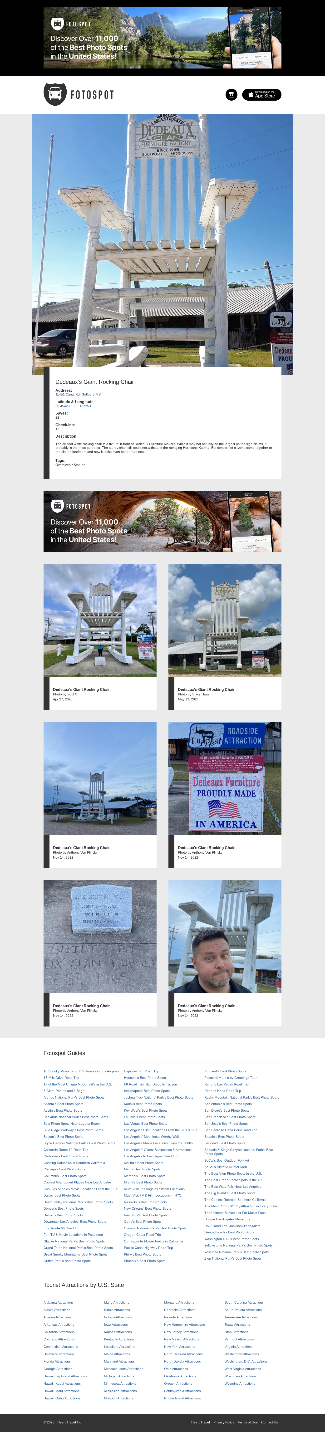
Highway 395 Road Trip (141, 1071)
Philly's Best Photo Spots (142, 1254)
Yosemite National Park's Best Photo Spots (236, 1252)
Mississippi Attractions (120, 1391)
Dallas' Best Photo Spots (62, 1195)
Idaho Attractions (116, 1302)
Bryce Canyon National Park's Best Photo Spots (79, 1143)
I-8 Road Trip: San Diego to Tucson (150, 1084)
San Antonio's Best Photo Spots (228, 1104)
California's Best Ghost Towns (66, 1156)
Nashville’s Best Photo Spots (145, 1202)
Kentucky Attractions (119, 1339)
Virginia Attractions (238, 1347)
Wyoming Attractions (240, 1383)
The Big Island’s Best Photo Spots (229, 1193)
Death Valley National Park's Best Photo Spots (78, 1202)
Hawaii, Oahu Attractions (62, 1398)
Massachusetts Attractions (123, 1369)
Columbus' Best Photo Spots (65, 1176)
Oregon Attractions (178, 1383)
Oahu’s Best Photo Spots (143, 1221)
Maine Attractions (117, 1354)
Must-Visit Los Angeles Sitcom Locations (154, 1189)
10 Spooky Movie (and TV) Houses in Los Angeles (81, 1071)
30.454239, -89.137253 (73, 406)
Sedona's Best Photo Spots (224, 1143)
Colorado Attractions (59, 1339)
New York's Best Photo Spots (145, 1215)
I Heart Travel (199, 1422)
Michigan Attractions (119, 1376)
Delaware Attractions (59, 1354)
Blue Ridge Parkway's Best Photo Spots (73, 1130)
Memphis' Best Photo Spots (144, 1176)
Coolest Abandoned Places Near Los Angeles (78, 1182)
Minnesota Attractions (120, 1383)
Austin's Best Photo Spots (63, 1110)
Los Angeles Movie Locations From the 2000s (158, 1143)
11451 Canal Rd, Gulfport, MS (78, 394)
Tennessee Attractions (241, 1317)
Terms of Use (248, 1422)
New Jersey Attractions (181, 1332)
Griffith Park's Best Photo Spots (67, 1261)
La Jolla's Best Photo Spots (144, 1117)
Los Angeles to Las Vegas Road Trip (151, 1156)
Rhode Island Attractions (182, 1398)
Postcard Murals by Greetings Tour (230, 1078)
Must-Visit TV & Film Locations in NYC (152, 1195)
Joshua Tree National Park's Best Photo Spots (158, 1097)
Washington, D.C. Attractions (246, 1361)
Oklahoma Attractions (180, 1376)
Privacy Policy (223, 1422)
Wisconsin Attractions (240, 1376)
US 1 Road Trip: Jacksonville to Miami (232, 1226)
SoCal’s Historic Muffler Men (225, 1167)
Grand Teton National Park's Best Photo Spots (78, 1248)
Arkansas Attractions (59, 1324)
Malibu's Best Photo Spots (143, 1163)
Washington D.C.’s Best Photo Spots (231, 1239)
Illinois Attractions (117, 1310)
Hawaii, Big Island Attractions (65, 1376)
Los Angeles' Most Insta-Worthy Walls (152, 1137)
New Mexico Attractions (181, 1339)
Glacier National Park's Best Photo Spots (74, 1241)
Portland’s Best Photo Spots (225, 1071)
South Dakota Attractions (243, 1310)
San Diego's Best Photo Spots (226, 1110)
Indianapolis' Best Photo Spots (147, 1091)
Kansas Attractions (118, 1332)
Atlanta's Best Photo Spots (63, 1104)
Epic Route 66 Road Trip (62, 1228)
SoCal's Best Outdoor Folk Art (226, 1160)
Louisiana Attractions (119, 1347)
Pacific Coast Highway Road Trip (148, 1248)
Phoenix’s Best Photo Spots (144, 1261)
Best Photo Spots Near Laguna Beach (72, 1123)
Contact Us (269, 1422)
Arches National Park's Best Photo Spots (74, 1097)
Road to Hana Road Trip (222, 1091)
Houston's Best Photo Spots (145, 1078)
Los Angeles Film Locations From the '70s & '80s (160, 1130)
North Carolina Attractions (183, 1354)
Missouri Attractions (118, 1398)
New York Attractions (179, 1347)
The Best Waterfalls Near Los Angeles (232, 1186)
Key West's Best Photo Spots (145, 1110)
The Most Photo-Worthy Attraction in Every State (240, 1206)
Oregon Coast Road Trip (142, 1235)
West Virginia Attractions (243, 1369)
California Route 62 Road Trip (66, 1150)
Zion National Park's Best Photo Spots (232, 1258)
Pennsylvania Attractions (182, 1391)
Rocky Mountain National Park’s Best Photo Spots (241, 1097)
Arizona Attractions (58, 1317)
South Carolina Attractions (244, 1302)
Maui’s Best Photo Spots (142, 1169)
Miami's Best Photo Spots (143, 1182)
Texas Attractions (237, 1324)
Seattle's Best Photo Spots (224, 1137)
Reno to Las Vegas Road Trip (226, 1084)
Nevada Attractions (178, 1317)
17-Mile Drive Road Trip (61, 1078)
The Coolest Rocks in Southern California (235, 1200)
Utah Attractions (236, 1332)
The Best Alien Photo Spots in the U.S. (233, 1173)
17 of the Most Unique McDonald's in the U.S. (78, 1084)
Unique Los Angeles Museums (227, 1219)
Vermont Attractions (239, 1339)
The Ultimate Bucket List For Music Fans (235, 1213)
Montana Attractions (179, 1302)
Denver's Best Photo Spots (64, 1208)
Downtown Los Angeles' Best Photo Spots (75, 1221)
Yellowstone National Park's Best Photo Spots (238, 1245)
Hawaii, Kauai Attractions (62, 1383)
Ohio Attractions (176, 1369)
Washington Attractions (242, 1354)
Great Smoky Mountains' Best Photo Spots (76, 1254)
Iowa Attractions (116, 1324)
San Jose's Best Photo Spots (226, 1123)
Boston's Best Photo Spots (63, 1137)
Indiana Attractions (118, 1317)
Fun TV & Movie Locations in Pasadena (73, 1235)
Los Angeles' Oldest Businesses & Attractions (158, 1150)
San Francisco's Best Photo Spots (229, 1117)
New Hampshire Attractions (184, 1324)
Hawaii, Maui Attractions (61, 1391)
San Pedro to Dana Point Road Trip (230, 1130)
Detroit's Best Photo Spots (63, 1215)
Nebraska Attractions (179, 1310)
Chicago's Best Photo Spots (64, 1169)
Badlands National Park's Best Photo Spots (76, 1117)
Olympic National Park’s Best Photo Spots (155, 1228)
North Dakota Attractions (182, 1361)
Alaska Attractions (57, 1310)
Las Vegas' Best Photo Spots (145, 1123)
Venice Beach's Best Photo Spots (229, 1232)
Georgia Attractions (58, 1369)
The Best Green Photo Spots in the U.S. (234, 1180)
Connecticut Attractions (61, 1347)
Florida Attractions (57, 1361)
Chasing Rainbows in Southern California (74, 1163)
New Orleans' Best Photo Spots (147, 1208)
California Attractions (59, 1332)
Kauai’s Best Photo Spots (143, 1104)
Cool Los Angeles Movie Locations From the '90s (80, 1189)
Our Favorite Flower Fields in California (153, 1241)
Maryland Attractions (119, 1361)
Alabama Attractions (59, 1302)
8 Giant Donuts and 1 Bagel (64, 1091)
